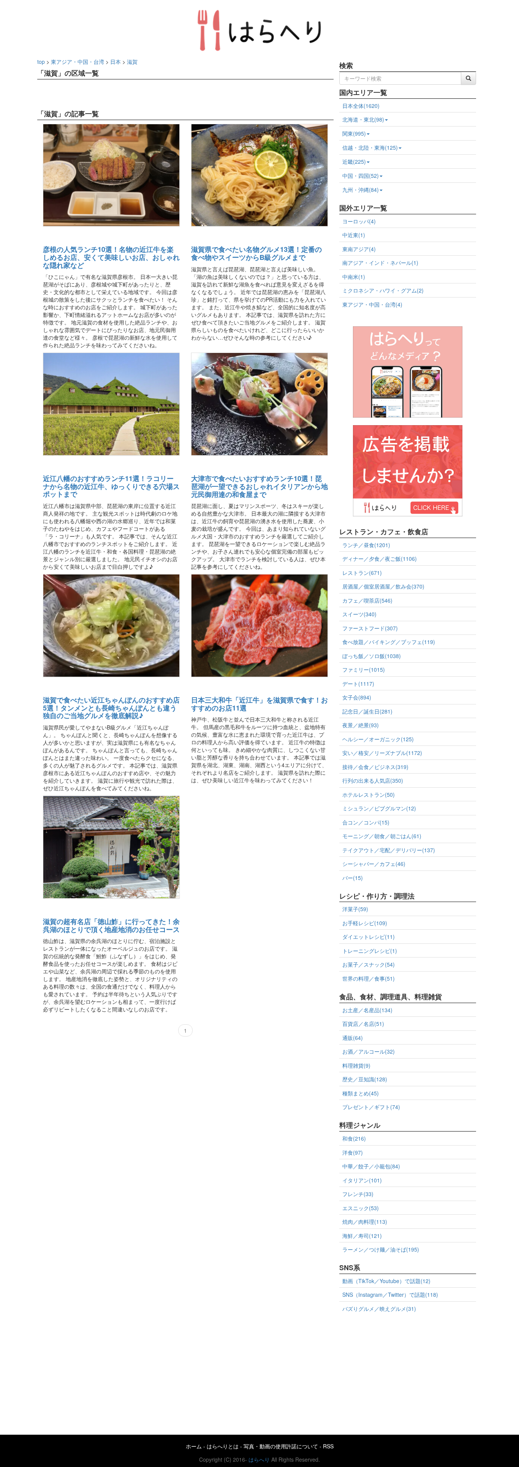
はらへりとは (223, 1446)
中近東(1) (353, 235)
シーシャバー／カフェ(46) (373, 863)
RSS (328, 1446)
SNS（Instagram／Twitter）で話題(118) (390, 1294)
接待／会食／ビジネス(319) (375, 767)
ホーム (194, 1446)
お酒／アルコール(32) (368, 1051)
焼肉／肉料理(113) (364, 1221)
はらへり (259, 1459)
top (41, 61)
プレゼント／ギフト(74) (371, 1107)
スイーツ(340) (359, 614)
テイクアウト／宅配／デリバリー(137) (388, 850)
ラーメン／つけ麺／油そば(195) (380, 1249)
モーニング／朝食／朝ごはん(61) (381, 836)
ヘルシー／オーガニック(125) (378, 739)
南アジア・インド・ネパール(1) (380, 262)
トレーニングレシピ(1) (369, 950)
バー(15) (352, 877)
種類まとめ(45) (360, 1093)
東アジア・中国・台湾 (77, 61)
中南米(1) (353, 276)
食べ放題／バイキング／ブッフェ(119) (388, 642)
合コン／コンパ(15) (365, 822)
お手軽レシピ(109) (364, 923)
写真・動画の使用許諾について (281, 1446)
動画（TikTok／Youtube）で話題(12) (386, 1281)
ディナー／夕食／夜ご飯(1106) (379, 558)
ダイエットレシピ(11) (368, 936)
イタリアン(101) (362, 1180)
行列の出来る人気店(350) (372, 780)
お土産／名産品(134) (367, 1010)
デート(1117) (358, 683)
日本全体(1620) (361, 105)
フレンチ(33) (357, 1194)
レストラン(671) (362, 572)
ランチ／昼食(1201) (366, 545)
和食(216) (354, 1138)
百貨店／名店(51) (363, 1023)
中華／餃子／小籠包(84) (371, 1166)
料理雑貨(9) (356, 1065)
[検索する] (468, 78)
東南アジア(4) (359, 249)
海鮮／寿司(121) (362, 1235)
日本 (115, 61)
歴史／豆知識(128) (364, 1079)
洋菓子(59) (355, 909)
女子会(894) (356, 697)
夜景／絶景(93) (360, 725)
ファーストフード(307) (370, 628)
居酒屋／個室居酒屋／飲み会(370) (383, 586)
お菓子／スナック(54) (368, 964)
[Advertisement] (408, 1370)
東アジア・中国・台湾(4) (372, 304)
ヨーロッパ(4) (359, 221)
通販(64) (352, 1037)
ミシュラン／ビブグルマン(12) (379, 808)
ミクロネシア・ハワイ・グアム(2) (383, 290)
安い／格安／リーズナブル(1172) (382, 752)
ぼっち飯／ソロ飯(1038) (371, 656)
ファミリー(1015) (363, 669)
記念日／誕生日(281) (367, 711)
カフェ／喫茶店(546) (367, 600)
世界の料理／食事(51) (368, 978)
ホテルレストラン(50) (368, 794)
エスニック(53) (360, 1208)
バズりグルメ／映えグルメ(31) (379, 1308)
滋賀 (132, 61)
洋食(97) (352, 1152)
